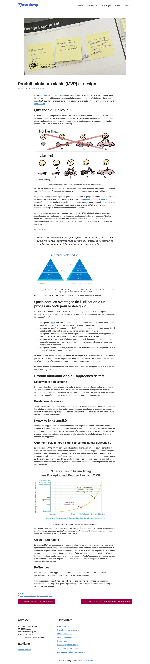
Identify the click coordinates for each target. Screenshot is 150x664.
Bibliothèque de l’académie (68, 630)
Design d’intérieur (64, 634)
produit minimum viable (51, 95)
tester (53, 323)
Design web (62, 641)
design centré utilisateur (28, 596)
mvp (50, 596)
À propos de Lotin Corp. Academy (71, 652)
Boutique (118, 6)
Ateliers (80, 6)
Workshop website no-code (68, 648)
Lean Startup (39, 104)
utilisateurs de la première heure (92, 199)
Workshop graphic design (67, 645)
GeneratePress (88, 661)
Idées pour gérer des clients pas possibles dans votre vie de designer (108, 601)
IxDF (22, 593)
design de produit (42, 596)
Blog (126, 6)
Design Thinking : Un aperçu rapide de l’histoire (37, 601)
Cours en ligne (106, 6)
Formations (90, 6)
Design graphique (64, 637)
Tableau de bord (24, 650)
